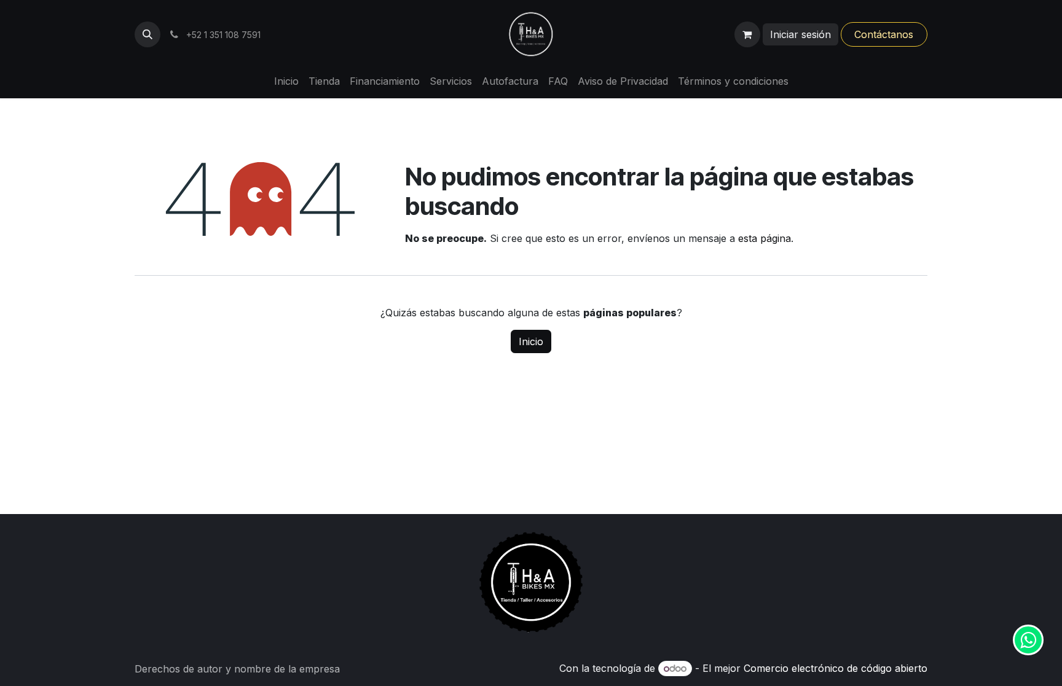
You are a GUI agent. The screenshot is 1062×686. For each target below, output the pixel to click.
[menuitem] (286, 81)
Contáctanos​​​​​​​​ (883, 34)
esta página (764, 238)
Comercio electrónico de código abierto (835, 668)
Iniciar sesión (800, 34)
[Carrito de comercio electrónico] (747, 34)
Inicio (531, 341)
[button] (147, 34)
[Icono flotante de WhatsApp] (1028, 640)
